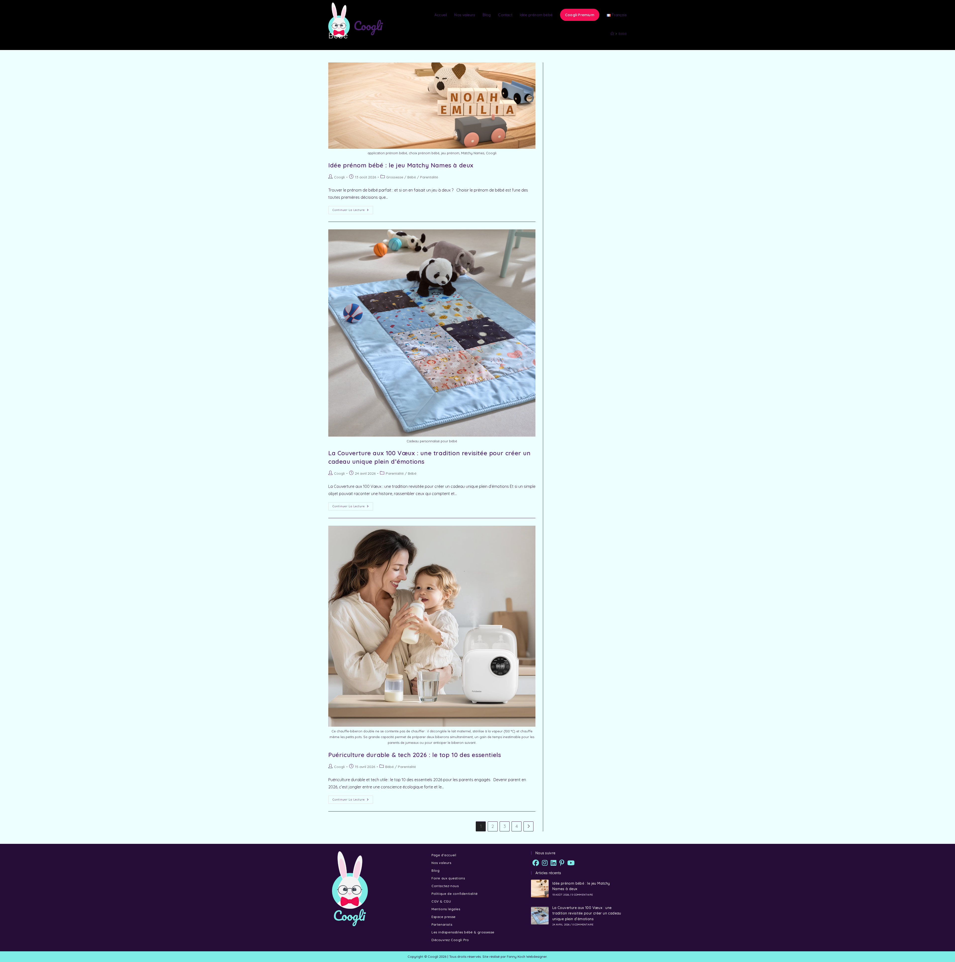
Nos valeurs (441, 863)
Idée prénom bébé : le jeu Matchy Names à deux (401, 165)
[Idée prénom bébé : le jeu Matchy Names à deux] (540, 888)
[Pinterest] (561, 863)
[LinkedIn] (553, 863)
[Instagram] (545, 863)
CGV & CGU (441, 901)
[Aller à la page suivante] (528, 826)
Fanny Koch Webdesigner (527, 957)
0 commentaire (582, 894)
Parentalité (429, 177)
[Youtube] (570, 863)
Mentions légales (445, 909)
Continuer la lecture (353, 209)
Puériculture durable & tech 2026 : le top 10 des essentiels (414, 755)
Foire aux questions (448, 878)
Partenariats (441, 924)
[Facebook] (535, 863)
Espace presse (443, 917)
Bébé (411, 177)
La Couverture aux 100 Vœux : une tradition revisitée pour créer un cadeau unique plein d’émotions (586, 913)
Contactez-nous (445, 886)
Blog (435, 870)
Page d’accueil (443, 855)
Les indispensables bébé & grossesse (462, 932)
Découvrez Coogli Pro (450, 940)
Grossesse (394, 177)
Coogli (339, 177)
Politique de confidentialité (454, 894)
